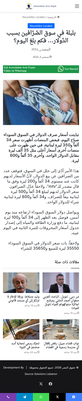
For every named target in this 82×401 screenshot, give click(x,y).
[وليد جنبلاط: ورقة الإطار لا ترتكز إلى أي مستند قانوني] (21, 282)
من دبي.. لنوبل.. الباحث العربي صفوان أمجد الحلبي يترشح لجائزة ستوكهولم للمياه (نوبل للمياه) (61, 302)
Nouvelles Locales (33, 17)
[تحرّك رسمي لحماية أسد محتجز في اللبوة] (21, 329)
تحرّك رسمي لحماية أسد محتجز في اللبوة (25, 345)
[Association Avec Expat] (41, 6)
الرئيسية (52, 17)
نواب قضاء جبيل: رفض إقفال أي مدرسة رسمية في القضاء (61, 345)
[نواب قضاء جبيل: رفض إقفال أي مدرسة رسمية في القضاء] (61, 329)
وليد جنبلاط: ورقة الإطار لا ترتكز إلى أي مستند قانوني (23, 298)
